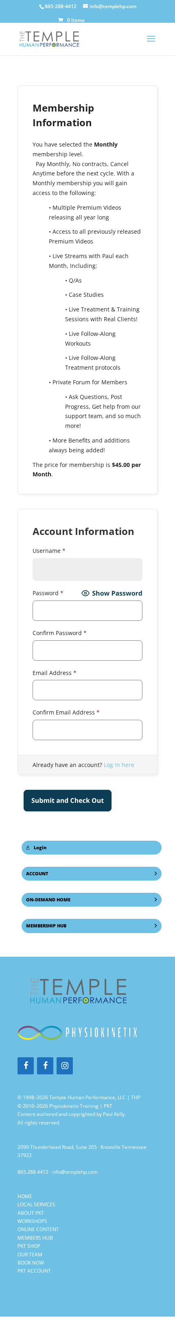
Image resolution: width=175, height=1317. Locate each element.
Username (49, 550)
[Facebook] (26, 1065)
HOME (25, 1196)
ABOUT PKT (31, 1213)
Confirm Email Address (66, 712)
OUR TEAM (30, 1254)
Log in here (119, 765)
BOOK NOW (31, 1262)
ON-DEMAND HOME (48, 900)
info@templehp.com (75, 1171)
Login (40, 847)
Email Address (55, 673)
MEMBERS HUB (35, 1237)
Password (48, 593)
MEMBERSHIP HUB (46, 926)
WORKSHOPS (32, 1221)
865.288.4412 (33, 1171)
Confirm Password (60, 633)
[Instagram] (65, 1065)
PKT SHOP (29, 1245)
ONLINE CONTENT (38, 1229)
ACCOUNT (37, 874)
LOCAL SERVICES (36, 1204)
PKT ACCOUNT (34, 1270)
